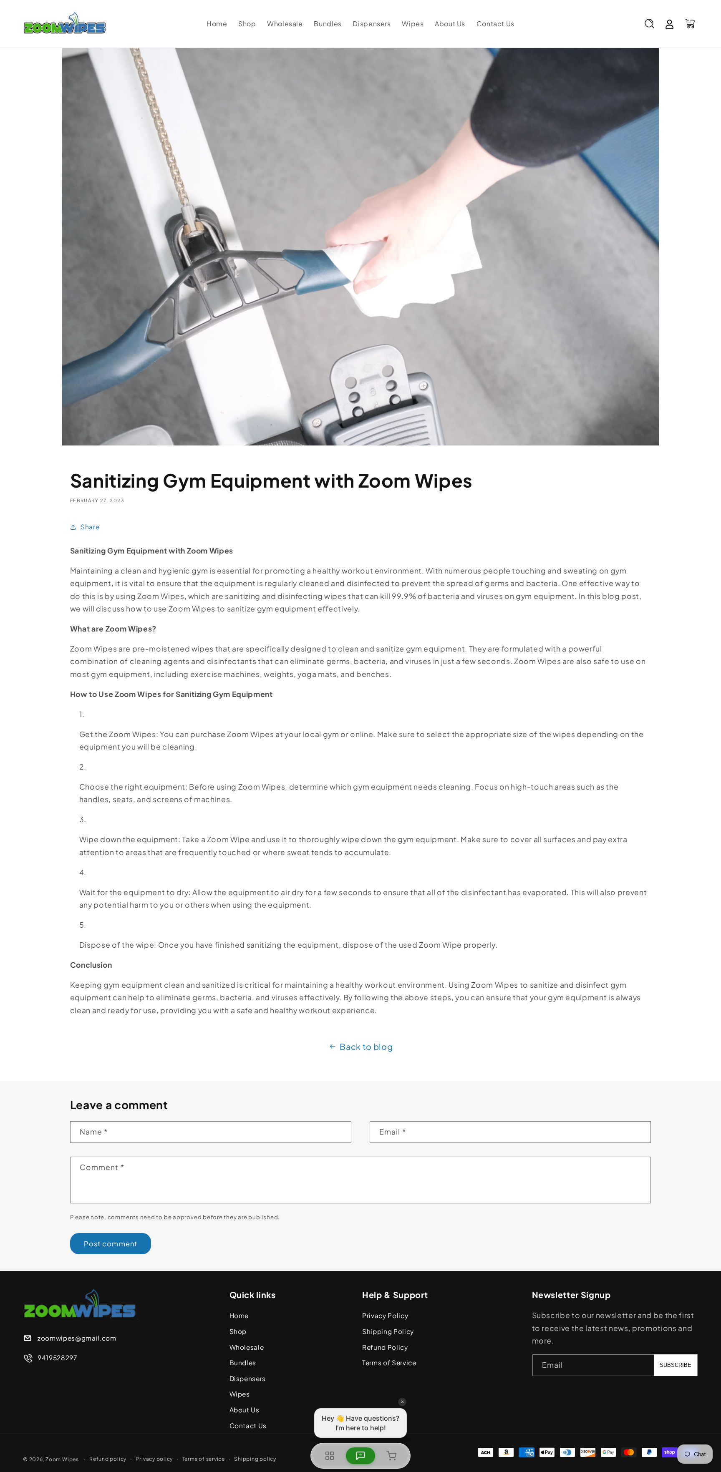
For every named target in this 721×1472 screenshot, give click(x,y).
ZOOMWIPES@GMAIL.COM (77, 1338)
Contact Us (248, 1425)
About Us (244, 1410)
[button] (649, 24)
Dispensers (247, 1378)
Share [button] (90, 527)
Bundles (243, 1362)
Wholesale (246, 1347)
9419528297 (57, 1357)
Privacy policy (154, 1458)
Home (239, 1315)
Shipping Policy (388, 1331)
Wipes (239, 1394)
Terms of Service (389, 1362)
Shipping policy (255, 1458)
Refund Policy (385, 1347)
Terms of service (203, 1458)
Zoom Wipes (62, 1459)
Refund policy (107, 1458)
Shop (238, 1331)
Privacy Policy (385, 1315)
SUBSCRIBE (675, 1365)
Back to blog (366, 1046)
